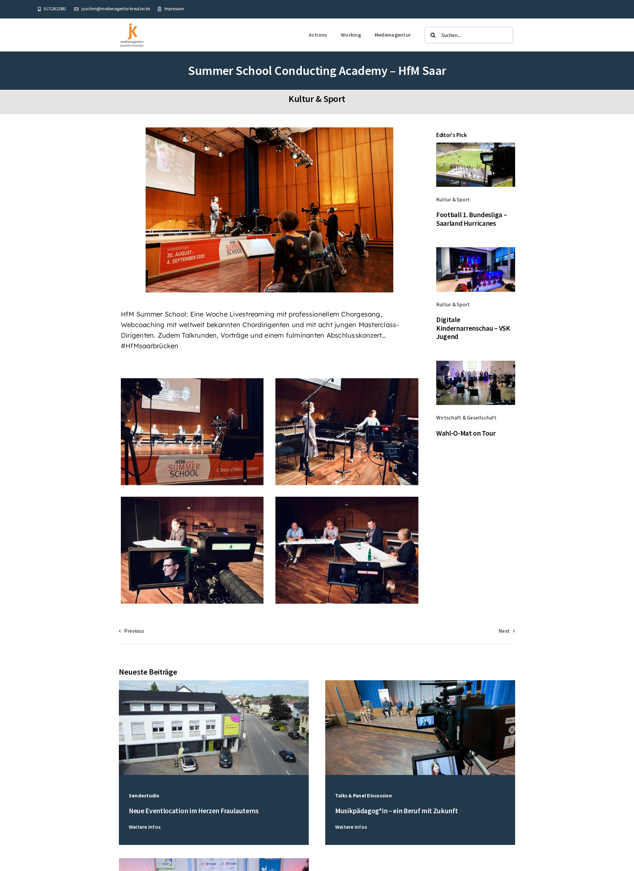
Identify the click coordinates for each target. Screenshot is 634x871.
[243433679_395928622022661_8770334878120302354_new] (475, 363)
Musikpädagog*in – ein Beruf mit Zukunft (396, 810)
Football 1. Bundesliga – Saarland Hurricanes (471, 219)
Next (504, 630)
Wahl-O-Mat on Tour (466, 433)
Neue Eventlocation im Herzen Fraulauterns (194, 810)
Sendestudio (144, 795)
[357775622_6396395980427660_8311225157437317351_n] (420, 683)
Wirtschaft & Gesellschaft (466, 417)
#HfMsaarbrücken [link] (150, 346)
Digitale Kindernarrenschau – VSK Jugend (473, 328)
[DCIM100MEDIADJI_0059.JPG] (214, 683)
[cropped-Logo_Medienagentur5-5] (132, 24)
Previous (134, 630)
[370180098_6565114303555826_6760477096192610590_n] (214, 860)
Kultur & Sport (317, 99)
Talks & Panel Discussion (363, 795)
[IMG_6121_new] (475, 145)
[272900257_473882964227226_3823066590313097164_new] (475, 250)
